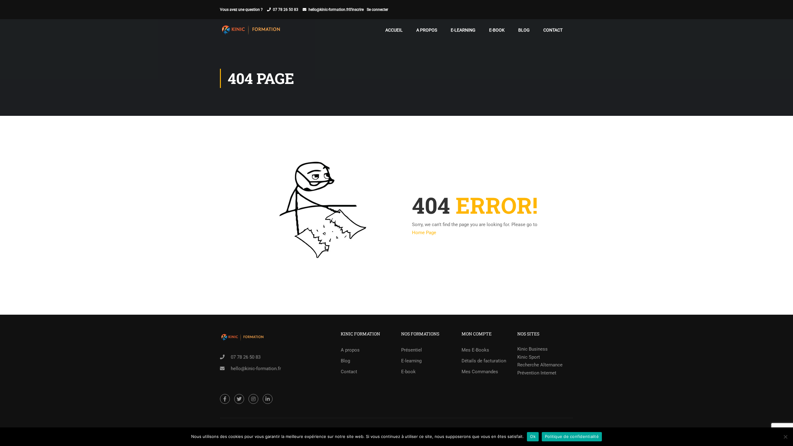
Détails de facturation (484, 361)
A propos (426, 30)
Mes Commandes (480, 371)
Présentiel (411, 350)
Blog (524, 30)
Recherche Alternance (540, 365)
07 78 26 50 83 (285, 9)
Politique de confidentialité (572, 436)
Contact (553, 30)
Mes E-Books (475, 350)
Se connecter (377, 9)
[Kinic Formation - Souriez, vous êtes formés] (251, 30)
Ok (533, 436)
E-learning (463, 30)
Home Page (424, 232)
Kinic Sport (528, 357)
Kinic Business (532, 349)
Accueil (394, 30)
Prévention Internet (536, 373)
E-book (497, 30)
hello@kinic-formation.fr (329, 9)
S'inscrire (356, 9)
